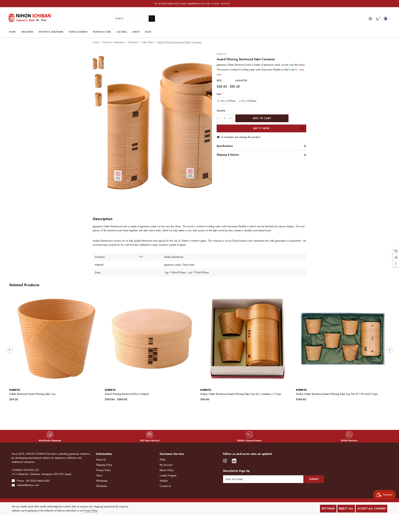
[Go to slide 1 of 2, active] (197, 414)
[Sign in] (370, 18)
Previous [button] (9, 350)
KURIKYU (221, 54)
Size (220, 94)
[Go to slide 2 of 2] (202, 414)
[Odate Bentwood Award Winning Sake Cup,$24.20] (56, 339)
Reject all (346, 508)
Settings (328, 508)
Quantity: (221, 110)
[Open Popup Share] (302, 128)
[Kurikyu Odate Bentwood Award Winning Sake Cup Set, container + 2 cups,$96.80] (247, 339)
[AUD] (386, 18)
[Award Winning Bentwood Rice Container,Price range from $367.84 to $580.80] (152, 339)
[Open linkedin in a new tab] (234, 461)
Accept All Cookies (371, 508)
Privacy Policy (90, 510)
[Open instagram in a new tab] (225, 461)
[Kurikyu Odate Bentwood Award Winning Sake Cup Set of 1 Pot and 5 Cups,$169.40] (343, 339)
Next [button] (390, 350)
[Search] (152, 18)
